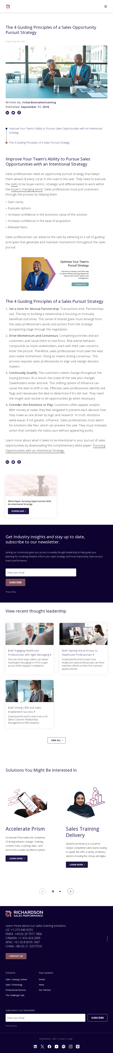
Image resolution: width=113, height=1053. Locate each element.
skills (14, 184)
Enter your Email (15, 1018)
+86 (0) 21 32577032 (28, 946)
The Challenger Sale (15, 995)
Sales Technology (14, 984)
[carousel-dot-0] (53, 891)
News (41, 984)
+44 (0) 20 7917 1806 (28, 934)
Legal (70, 1039)
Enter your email (15, 572)
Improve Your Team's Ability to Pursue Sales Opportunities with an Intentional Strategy (55, 130)
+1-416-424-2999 (29, 938)
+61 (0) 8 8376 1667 (27, 942)
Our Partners (45, 990)
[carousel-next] (71, 891)
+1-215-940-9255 (22, 930)
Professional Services (16, 990)
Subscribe (15, 582)
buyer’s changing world (27, 189)
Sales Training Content (16, 979)
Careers (62, 1039)
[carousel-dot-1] (60, 891)
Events (42, 979)
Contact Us (16, 956)
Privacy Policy (11, 592)
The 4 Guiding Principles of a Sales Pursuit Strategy (39, 142)
